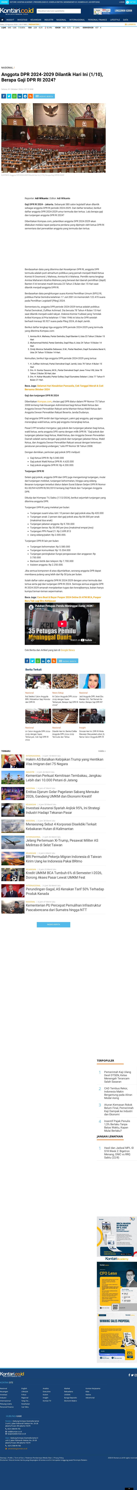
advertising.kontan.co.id (17, 1448)
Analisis (46, 1388)
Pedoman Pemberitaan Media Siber (38, 1458)
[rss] (30, 96)
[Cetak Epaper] (112, 14)
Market (67, 1388)
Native (88, 1394)
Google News (68, 650)
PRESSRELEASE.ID (41, 2)
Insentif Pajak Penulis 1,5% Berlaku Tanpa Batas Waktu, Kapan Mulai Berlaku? (117, 1125)
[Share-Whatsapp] (14, 96)
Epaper (4, 2)
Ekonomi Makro (70, 1401)
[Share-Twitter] (9, 96)
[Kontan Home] (2, 20)
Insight (45, 1397)
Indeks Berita (53, 924)
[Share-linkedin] (19, 96)
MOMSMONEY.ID (70, 2)
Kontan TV (47, 1401)
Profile (10, 1458)
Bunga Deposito (70, 1397)
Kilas (87, 1391)
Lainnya (131, 24)
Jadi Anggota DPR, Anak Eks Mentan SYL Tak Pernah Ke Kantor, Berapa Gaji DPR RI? (91, 699)
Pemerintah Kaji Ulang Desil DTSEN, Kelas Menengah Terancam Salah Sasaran (117, 1076)
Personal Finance (97, 20)
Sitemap (3, 1458)
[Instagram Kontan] (135, 1375)
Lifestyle (115, 20)
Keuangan (36, 20)
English (24, 1388)
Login (121, 2)
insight (10, 20)
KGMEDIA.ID (83, 2)
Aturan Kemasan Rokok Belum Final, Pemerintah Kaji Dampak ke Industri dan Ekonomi (119, 1109)
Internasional (77, 20)
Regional (24, 1397)
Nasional (61, 20)
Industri (48, 20)
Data (125, 20)
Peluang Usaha (6, 1404)
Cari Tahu (25, 1407)
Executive (46, 1391)
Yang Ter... (25, 1401)
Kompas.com (44, 401)
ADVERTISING (94, 2)
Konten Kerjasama (93, 1388)
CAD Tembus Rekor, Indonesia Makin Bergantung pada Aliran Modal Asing (118, 1093)
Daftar (132, 2)
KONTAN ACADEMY (25, 2)
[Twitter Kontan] (132, 1375)
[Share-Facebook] (3, 96)
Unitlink (67, 1394)
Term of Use (19, 1458)
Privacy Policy (59, 1458)
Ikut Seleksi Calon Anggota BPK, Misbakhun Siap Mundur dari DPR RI (37, 699)
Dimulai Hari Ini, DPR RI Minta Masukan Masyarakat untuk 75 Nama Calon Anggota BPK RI (91, 734)
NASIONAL (7, 67)
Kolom (45, 1394)
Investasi (22, 20)
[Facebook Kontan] (129, 1375)
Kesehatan (25, 1404)
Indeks (102, 751)
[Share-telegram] (25, 96)
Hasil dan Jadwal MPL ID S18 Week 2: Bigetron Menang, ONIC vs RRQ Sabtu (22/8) (119, 1152)
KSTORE (13, 2)
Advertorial (90, 1397)
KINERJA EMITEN (56, 2)
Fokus (23, 1394)
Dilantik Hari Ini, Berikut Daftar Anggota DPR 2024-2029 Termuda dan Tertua (64, 734)
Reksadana (68, 1391)
